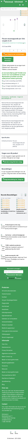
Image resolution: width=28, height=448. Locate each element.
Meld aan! (19, 275)
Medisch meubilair (7, 325)
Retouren (4, 369)
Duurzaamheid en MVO (9, 375)
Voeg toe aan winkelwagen (16, 54)
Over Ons (4, 344)
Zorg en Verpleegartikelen (9, 300)
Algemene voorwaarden (9, 353)
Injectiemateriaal (7, 315)
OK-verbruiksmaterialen (9, 291)
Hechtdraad (5, 306)
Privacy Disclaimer (7, 350)
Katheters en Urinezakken (9, 319)
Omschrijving (5, 97)
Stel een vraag (17, 162)
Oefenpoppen (6, 334)
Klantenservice (6, 347)
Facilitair (4, 297)
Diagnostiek (5, 303)
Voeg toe (20, 179)
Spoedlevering (6, 381)
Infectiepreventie (7, 312)
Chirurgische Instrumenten (10, 331)
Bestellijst (8, 60)
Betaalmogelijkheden (8, 363)
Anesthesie (5, 309)
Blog (3, 384)
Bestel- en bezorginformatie (10, 359)
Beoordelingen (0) (6, 98)
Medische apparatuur (8, 328)
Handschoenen (6, 294)
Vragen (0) (20, 97)
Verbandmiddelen (7, 322)
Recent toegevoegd (7, 337)
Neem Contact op (7, 356)
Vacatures (5, 366)
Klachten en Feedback (8, 378)
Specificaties (13, 97)
